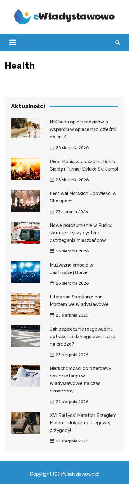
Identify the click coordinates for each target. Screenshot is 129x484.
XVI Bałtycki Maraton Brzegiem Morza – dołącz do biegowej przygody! (83, 422)
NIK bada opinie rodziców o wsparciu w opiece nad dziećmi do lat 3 (83, 129)
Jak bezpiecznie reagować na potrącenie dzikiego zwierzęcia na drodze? (82, 336)
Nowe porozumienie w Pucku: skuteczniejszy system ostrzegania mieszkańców (81, 232)
